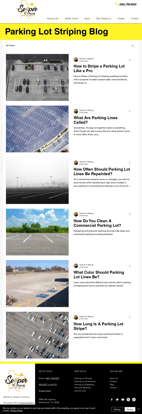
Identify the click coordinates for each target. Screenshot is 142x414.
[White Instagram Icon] (128, 399)
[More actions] (130, 59)
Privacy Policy (17, 410)
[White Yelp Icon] (134, 399)
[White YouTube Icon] (123, 399)
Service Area (80, 391)
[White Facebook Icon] (111, 399)
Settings (117, 409)
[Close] (138, 409)
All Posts (10, 45)
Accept (130, 409)
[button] (53, 18)
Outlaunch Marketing (27, 403)
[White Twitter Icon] (117, 399)
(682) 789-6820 (52, 378)
